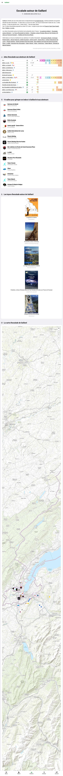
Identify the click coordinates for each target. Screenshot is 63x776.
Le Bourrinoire (5, 80)
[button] (26, 603)
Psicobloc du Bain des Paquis (9, 84)
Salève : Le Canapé (6, 65)
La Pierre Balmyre (6, 92)
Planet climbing (11, 41)
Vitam (36, 43)
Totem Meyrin (48, 43)
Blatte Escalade (24, 39)
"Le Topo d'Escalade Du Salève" (21, 33)
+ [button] (58, 328)
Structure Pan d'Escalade (18, 43)
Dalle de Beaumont (6, 72)
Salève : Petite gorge (7, 70)
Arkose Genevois (15, 39)
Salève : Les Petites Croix (8, 89)
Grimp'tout (41, 43)
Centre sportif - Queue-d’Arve (37, 39)
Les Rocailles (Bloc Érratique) (9, 82)
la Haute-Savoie (39, 21)
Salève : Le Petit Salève (7, 77)
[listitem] (31, 104)
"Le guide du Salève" (45, 31)
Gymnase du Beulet (46, 38)
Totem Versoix (30, 43)
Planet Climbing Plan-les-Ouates (25, 41)
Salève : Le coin (10, 28)
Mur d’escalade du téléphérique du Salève (12, 87)
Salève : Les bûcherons (7, 67)
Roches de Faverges (7, 75)
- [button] (58, 330)
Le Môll (8, 43)
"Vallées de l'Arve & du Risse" (26, 35)
